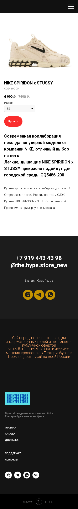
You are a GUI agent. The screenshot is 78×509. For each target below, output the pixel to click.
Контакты (11, 459)
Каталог (10, 433)
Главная (10, 427)
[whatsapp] (50, 295)
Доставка (12, 440)
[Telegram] (17, 477)
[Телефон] (8, 477)
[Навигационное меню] (71, 7)
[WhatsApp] (26, 477)
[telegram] (39, 295)
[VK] (35, 477)
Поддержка (13, 453)
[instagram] (28, 295)
